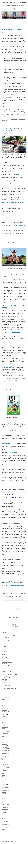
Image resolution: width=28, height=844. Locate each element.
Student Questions (5, 671)
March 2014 (4, 781)
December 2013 (5, 785)
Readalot (13, 485)
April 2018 (3, 705)
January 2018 (4, 710)
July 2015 (3, 756)
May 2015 (3, 759)
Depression (4, 657)
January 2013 (4, 802)
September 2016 (5, 734)
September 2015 (5, 753)
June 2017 (3, 720)
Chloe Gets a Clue (16, 332)
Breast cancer (4, 652)
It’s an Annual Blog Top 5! (6, 642)
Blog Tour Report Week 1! (9, 389)
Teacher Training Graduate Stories (8, 674)
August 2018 (4, 699)
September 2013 (5, 790)
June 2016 (3, 739)
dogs (12, 230)
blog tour (14, 594)
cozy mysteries (23, 377)
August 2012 (4, 810)
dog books (4, 659)
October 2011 (4, 826)
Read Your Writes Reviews (16, 342)
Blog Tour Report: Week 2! (10, 243)
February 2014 (4, 782)
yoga (6, 234)
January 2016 (4, 747)
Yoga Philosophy (5, 685)
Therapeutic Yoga (14, 119)
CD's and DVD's (5, 655)
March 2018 (4, 707)
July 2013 (3, 793)
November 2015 (5, 750)
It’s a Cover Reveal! (5, 640)
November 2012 (5, 806)
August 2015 (4, 755)
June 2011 (3, 832)
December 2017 (5, 711)
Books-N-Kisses (13, 452)
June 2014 (3, 776)
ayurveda (3, 651)
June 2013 (3, 795)
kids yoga (3, 666)
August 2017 (4, 717)
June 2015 (3, 758)
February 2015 (4, 764)
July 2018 (3, 700)
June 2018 (3, 702)
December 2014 (5, 767)
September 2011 (5, 827)
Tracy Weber (10, 380)
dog (8, 596)
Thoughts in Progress (17, 430)
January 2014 (4, 784)
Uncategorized (4, 679)
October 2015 (4, 751)
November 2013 (5, 787)
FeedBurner (16, 626)
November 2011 (5, 824)
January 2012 (4, 821)
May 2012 (3, 815)
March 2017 (4, 725)
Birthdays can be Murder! (7, 638)
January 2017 (4, 728)
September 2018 (5, 697)
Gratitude (3, 231)
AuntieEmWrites (14, 506)
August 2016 (4, 736)
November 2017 (5, 713)
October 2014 (4, 770)
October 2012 (4, 807)
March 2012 (4, 818)
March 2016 (4, 744)
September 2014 (5, 772)
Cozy (23, 231)
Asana (3, 649)
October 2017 (4, 714)
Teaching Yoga (4, 676)
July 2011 (3, 830)
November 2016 (5, 731)
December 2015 (5, 748)
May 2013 (3, 796)
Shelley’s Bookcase (14, 464)
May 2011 (3, 833)
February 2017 (4, 727)
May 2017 (3, 722)
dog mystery (7, 233)
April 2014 (3, 779)
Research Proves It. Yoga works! (11, 29)
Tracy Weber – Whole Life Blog (14, 3)
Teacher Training (5, 672)
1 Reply (3, 32)
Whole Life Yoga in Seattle (11, 109)
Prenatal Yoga (4, 669)
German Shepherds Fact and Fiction (9, 635)
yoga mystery (18, 380)
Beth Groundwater (17, 305)
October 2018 (4, 696)
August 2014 (4, 773)
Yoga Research (22, 119)
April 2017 (3, 724)
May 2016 (3, 741)
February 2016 (4, 745)
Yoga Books (15, 231)
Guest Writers (4, 665)
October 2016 (4, 733)
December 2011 (5, 823)
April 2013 (3, 798)
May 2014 (3, 778)
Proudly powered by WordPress (7, 841)
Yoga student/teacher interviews (8, 688)
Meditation (4, 668)
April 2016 (3, 742)
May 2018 (3, 703)
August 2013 (4, 792)
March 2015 (4, 762)
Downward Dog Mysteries (19, 230)
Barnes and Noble (18, 114)
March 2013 (4, 799)
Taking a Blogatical (5, 637)
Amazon (12, 114)
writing (11, 231)
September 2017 (5, 716)
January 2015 (4, 765)
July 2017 (3, 719)
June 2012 (3, 813)
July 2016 (3, 737)
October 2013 (4, 789)
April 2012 (3, 816)
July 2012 (3, 812)
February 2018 (4, 708)
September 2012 (5, 809)
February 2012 (4, 820)
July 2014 (3, 775)
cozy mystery (4, 378)
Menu (14, 8)
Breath (3, 654)
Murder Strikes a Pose (17, 233)
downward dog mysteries (17, 378)
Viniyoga (7, 231)
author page (7, 111)
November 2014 (5, 768)
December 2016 (5, 730)
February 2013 (4, 801)
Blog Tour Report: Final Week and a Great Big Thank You (12, 129)
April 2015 (3, 761)
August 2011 (4, 829)
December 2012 (5, 804)
